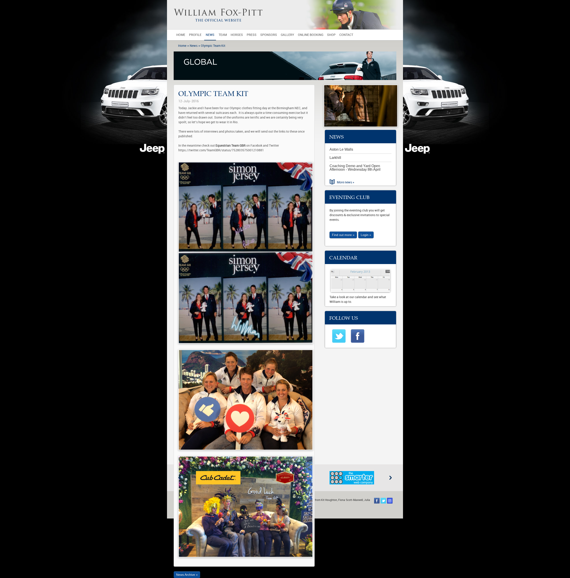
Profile (195, 35)
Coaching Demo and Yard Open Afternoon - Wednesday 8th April (355, 167)
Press (251, 35)
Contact (346, 35)
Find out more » (343, 235)
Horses (237, 35)
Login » (366, 235)
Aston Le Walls (341, 149)
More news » (345, 182)
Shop (331, 35)
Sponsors (268, 35)
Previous (179, 478)
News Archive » (187, 574)
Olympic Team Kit (213, 46)
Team (223, 35)
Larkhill (335, 158)
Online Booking (310, 35)
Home (180, 35)
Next (390, 478)
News (210, 35)
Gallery (287, 35)
